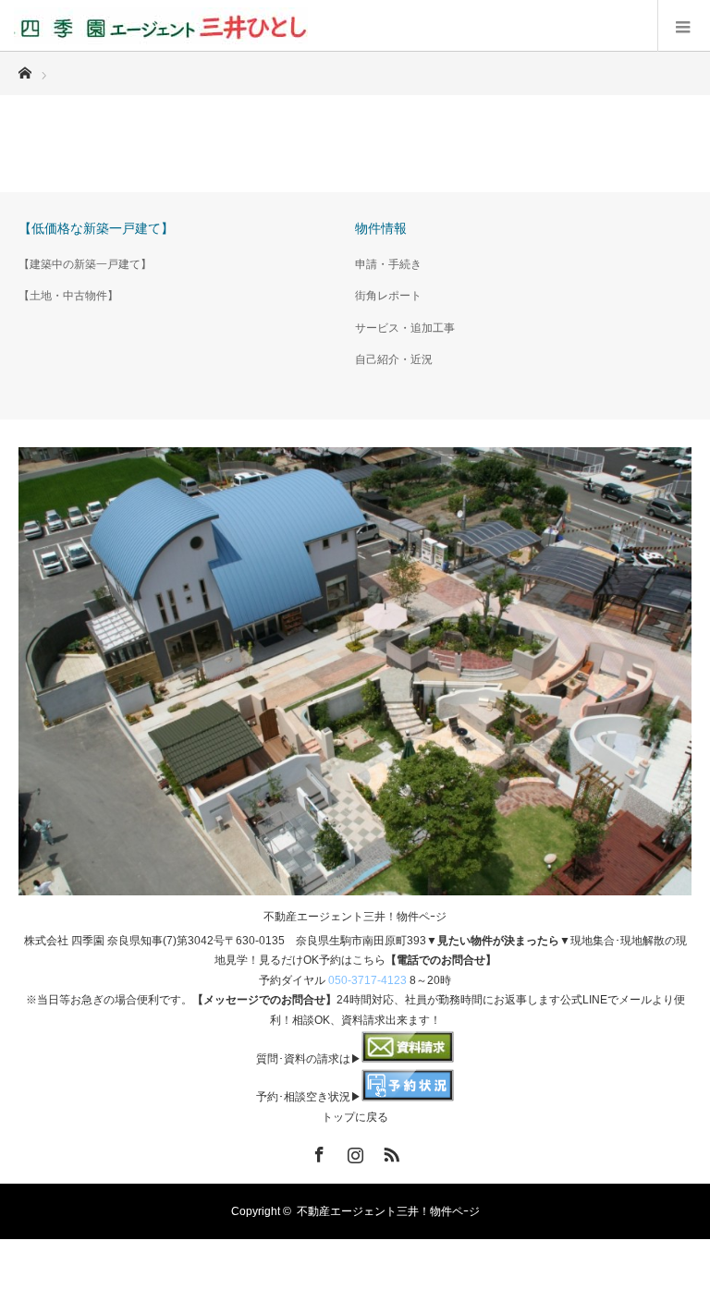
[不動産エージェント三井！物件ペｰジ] (161, 25)
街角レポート (388, 295)
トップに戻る (355, 1117)
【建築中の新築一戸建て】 (85, 264)
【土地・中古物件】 (68, 295)
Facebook (317, 1151)
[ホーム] (24, 68)
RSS (389, 1151)
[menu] (683, 26)
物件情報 (381, 228)
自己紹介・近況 (394, 359)
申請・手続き (388, 264)
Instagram (353, 1151)
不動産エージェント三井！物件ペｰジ (355, 916)
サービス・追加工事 (405, 328)
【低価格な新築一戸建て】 (96, 228)
